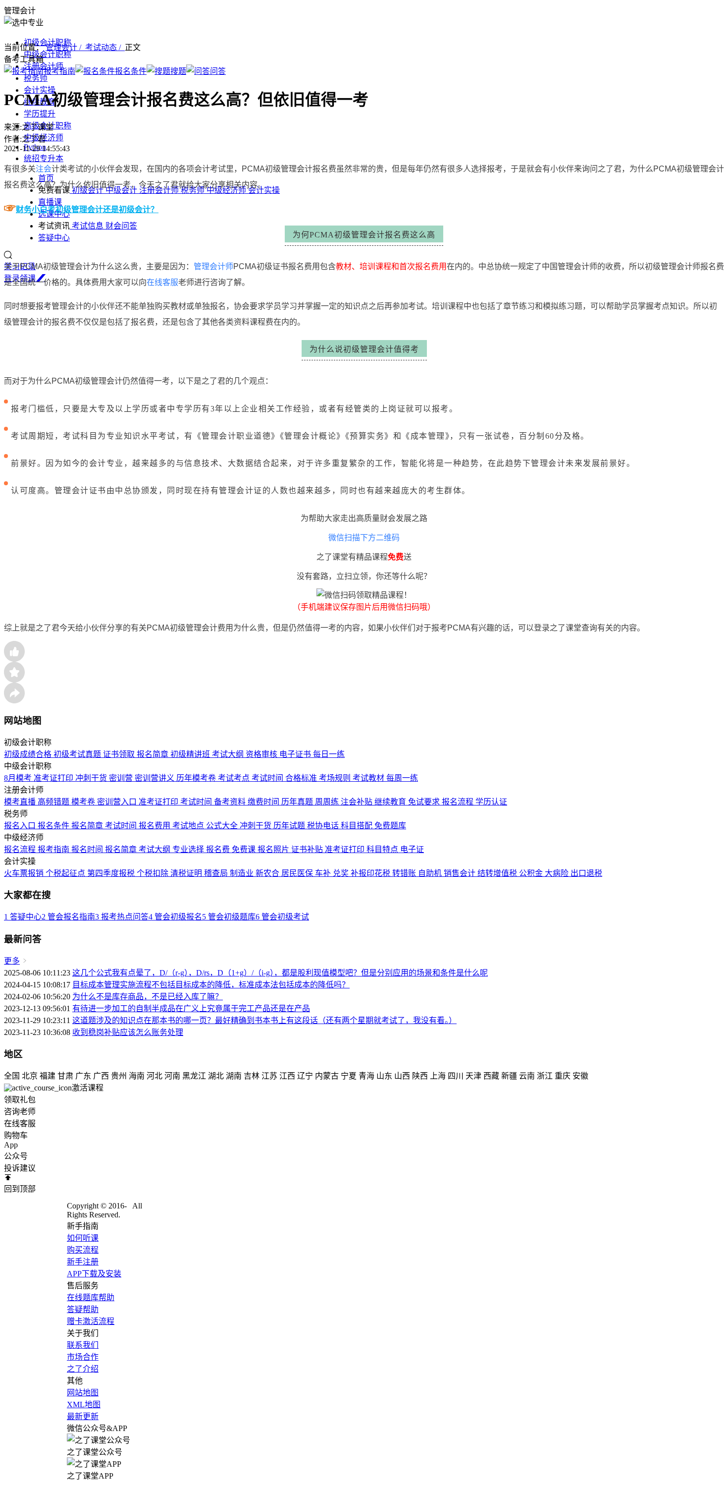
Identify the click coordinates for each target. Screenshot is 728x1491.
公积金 (532, 873)
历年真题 (298, 802)
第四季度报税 (112, 873)
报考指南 (54, 849)
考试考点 (235, 778)
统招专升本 (43, 158)
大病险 (558, 873)
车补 (324, 873)
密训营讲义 (155, 778)
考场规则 (336, 778)
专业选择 (189, 849)
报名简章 (153, 754)
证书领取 (120, 754)
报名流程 (458, 802)
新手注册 (83, 1262)
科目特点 (383, 849)
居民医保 (298, 873)
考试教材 (369, 778)
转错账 (405, 873)
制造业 (243, 873)
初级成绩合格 (28, 754)
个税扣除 (153, 873)
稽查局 (217, 873)
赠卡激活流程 (90, 1321)
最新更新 (83, 1416)
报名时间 (88, 849)
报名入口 (21, 825)
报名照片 (274, 849)
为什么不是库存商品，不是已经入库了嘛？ (147, 996)
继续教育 (391, 802)
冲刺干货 (92, 778)
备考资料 (231, 802)
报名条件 (54, 825)
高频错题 (54, 802)
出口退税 (586, 873)
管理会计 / (65, 47)
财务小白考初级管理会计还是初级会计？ (87, 209)
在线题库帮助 (90, 1297)
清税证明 (187, 873)
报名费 (219, 849)
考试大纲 (229, 754)
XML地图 (84, 1404)
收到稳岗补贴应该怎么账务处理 (127, 1032)
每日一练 (329, 754)
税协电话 (324, 825)
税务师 (36, 78)
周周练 (328, 802)
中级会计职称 (47, 54)
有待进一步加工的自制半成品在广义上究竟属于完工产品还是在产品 (191, 1008)
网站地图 (83, 1392)
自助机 (431, 873)
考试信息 (87, 226)
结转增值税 (498, 873)
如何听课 (83, 1238)
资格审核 (262, 754)
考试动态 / (105, 47)
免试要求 (425, 802)
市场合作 (83, 1357)
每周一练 (402, 778)
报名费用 (155, 825)
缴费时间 (264, 802)
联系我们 (83, 1345)
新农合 (268, 873)
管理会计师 (213, 266)
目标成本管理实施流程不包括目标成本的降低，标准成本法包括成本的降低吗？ (211, 984)
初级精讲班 (191, 754)
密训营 (122, 778)
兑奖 (342, 873)
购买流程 (83, 1250)
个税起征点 (66, 873)
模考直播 (21, 802)
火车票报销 (25, 873)
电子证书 (296, 754)
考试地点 (189, 825)
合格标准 (302, 778)
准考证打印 (54, 778)
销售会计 (460, 873)
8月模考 (19, 778)
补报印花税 (371, 873)
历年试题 (290, 825)
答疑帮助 (83, 1309)
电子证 (412, 849)
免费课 (245, 849)
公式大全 (223, 825)
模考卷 (84, 802)
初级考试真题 (78, 754)
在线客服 (162, 282)
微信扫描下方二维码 (364, 537)
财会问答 (121, 226)
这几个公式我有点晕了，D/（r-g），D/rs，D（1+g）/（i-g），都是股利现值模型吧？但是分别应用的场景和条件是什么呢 (280, 973)
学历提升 (39, 114)
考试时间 (268, 778)
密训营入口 (118, 802)
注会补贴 (357, 802)
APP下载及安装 (94, 1273)
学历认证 (491, 802)
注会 (44, 169)
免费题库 (390, 825)
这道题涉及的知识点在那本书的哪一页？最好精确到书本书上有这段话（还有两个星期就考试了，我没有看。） (264, 1020)
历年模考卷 (197, 778)
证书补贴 (308, 849)
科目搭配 (357, 825)
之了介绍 (83, 1369)
